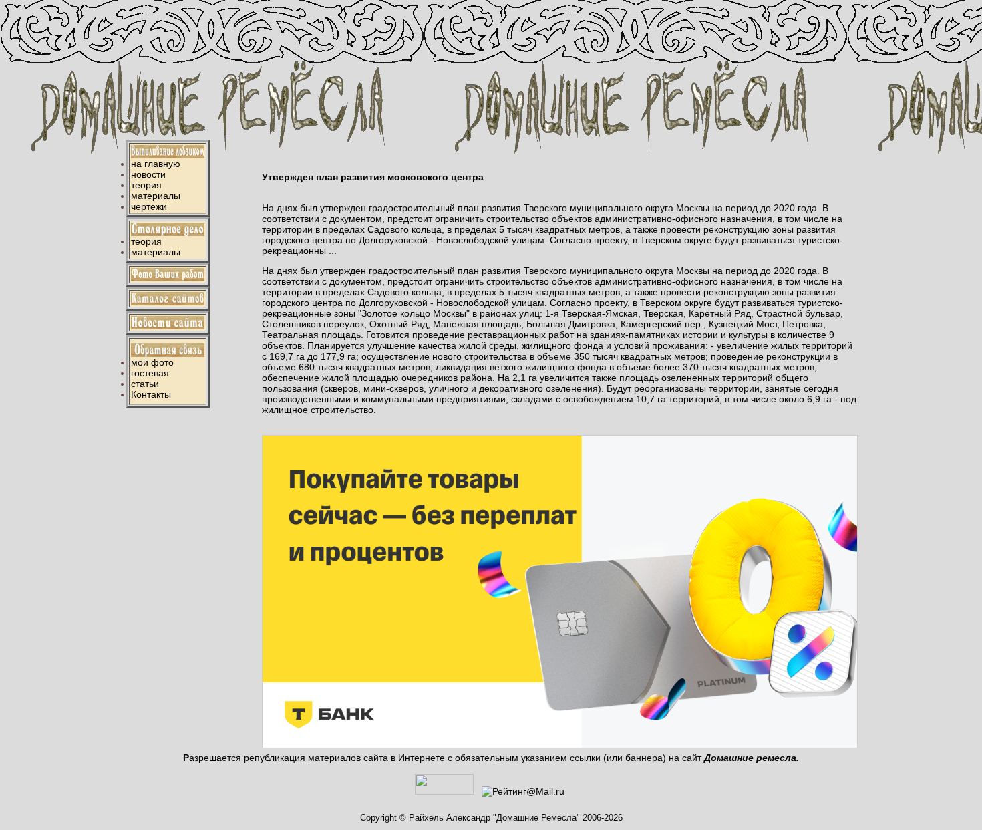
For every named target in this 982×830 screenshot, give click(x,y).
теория (146, 185)
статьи (145, 383)
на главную (155, 163)
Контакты (151, 394)
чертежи (149, 206)
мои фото (152, 362)
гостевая (150, 373)
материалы (155, 195)
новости (148, 174)
